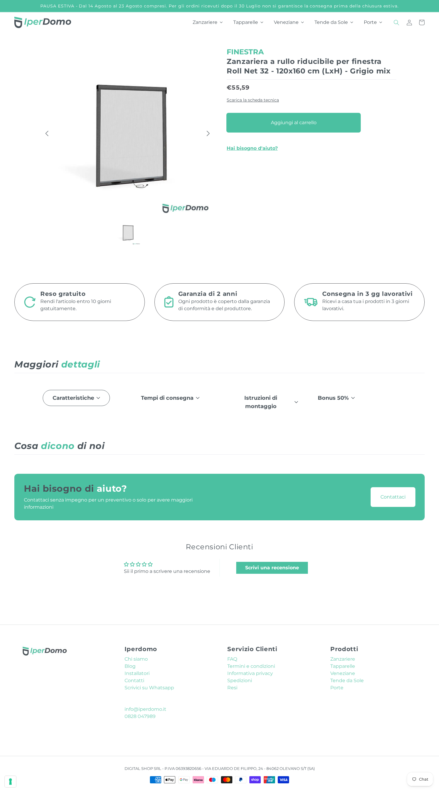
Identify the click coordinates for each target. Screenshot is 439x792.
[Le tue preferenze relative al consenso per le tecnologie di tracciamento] (10, 781)
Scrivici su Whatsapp (149, 687)
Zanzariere (342, 659)
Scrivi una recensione (272, 567)
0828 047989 (140, 716)
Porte (336, 687)
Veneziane (342, 673)
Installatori (137, 673)
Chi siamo (136, 659)
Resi (232, 687)
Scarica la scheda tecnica (253, 100)
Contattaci (393, 497)
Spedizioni (239, 680)
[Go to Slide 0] (127, 232)
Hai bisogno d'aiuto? (252, 148)
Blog (130, 666)
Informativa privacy (250, 673)
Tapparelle (342, 666)
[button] (396, 22)
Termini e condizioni (251, 666)
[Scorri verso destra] (206, 133)
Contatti (134, 680)
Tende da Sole (347, 680)
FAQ (232, 659)
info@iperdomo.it (145, 709)
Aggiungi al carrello (294, 122)
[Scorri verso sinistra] (49, 133)
